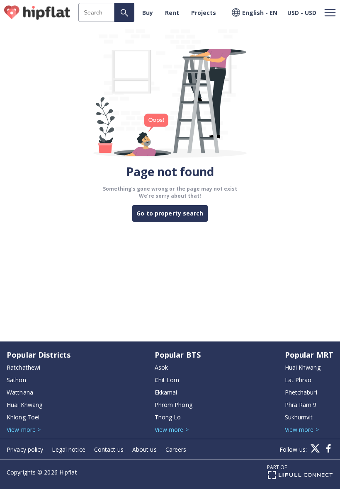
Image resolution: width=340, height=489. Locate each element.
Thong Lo (168, 417)
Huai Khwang (24, 405)
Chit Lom (167, 380)
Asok (161, 367)
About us (144, 449)
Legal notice (68, 449)
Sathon (16, 380)
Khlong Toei (23, 417)
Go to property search (169, 213)
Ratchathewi (23, 367)
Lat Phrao (298, 380)
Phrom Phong (173, 405)
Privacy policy (25, 449)
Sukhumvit (299, 417)
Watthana (20, 392)
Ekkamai (166, 392)
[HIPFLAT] (37, 12)
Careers (176, 449)
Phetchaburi (301, 392)
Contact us (109, 449)
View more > (24, 429)
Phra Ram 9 (301, 405)
